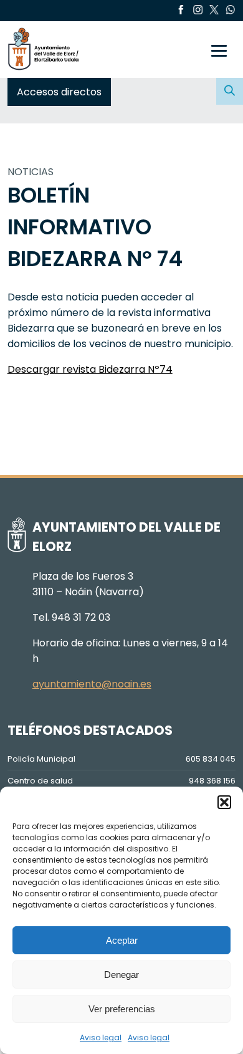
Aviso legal (101, 1037)
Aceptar (122, 940)
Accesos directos (59, 92)
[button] (224, 802)
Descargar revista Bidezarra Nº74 (90, 369)
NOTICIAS (30, 172)
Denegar (121, 974)
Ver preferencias (121, 1009)
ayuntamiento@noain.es (91, 684)
